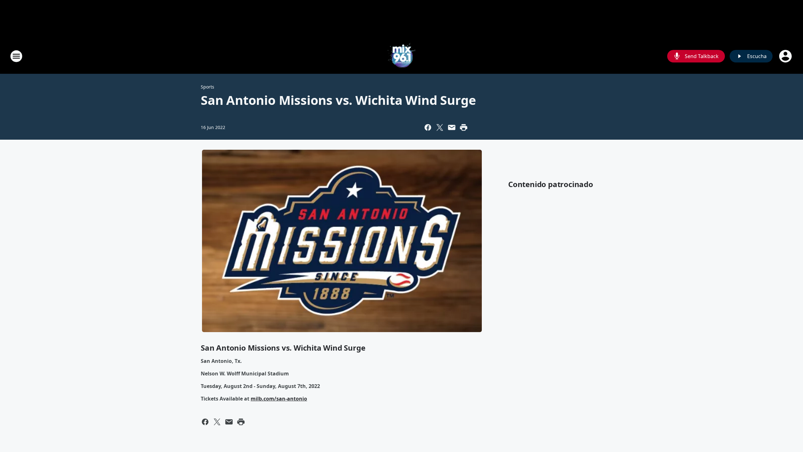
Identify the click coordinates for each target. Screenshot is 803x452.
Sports (207, 87)
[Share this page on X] (439, 127)
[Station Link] (401, 56)
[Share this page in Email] (451, 127)
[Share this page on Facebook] (427, 127)
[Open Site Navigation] (16, 56)
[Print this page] (463, 127)
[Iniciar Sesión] (786, 56)
